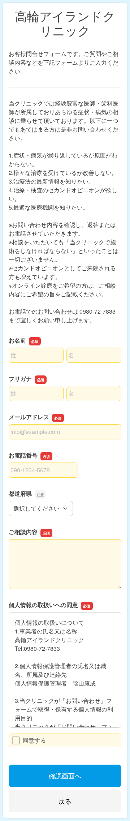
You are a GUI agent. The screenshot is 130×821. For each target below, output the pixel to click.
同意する (34, 740)
